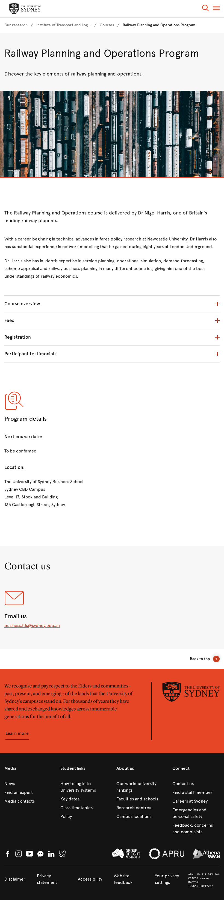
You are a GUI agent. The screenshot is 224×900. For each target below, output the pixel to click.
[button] (205, 9)
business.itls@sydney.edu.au (32, 625)
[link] (16, 25)
